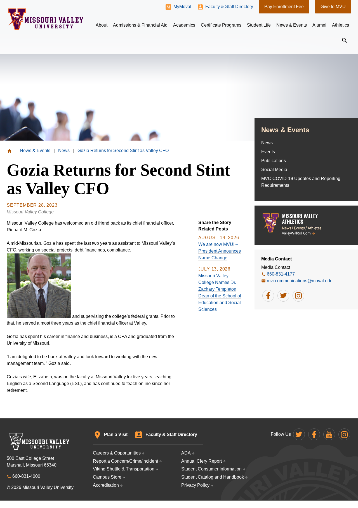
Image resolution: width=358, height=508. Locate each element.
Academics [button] (184, 25)
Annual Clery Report (201, 461)
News (267, 142)
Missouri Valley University (46, 19)
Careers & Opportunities (117, 453)
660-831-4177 (281, 274)
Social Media (274, 169)
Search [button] (344, 40)
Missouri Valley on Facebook (314, 434)
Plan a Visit (116, 434)
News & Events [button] (291, 25)
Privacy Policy (195, 485)
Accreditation (106, 485)
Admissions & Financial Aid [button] (140, 25)
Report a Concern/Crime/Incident (125, 461)
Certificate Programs (221, 25)
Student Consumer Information (211, 469)
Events (268, 151)
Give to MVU (333, 6)
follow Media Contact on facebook (268, 296)
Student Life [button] (259, 25)
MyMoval (182, 6)
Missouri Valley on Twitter (299, 434)
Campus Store (107, 477)
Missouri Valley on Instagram (344, 434)
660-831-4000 (26, 476)
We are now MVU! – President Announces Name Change (219, 251)
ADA (186, 453)
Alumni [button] (319, 25)
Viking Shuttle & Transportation (123, 469)
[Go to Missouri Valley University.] (9, 150)
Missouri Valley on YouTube (329, 434)
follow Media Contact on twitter (283, 296)
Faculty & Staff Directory (229, 6)
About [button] (101, 25)
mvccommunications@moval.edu (300, 280)
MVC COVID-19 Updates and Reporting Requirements (300, 182)
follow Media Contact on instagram (298, 296)
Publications (273, 160)
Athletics (340, 25)
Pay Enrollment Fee (284, 6)
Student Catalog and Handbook (212, 477)
